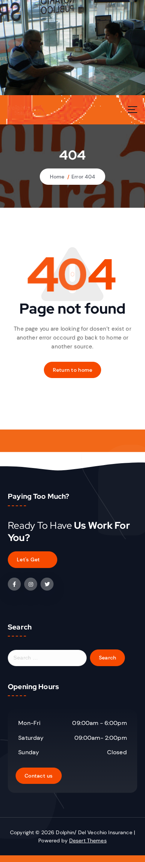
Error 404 (83, 176)
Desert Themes (88, 840)
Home (57, 176)
